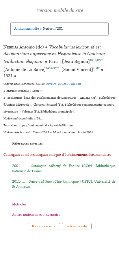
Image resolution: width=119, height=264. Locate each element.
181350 (75, 84)
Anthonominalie (26, 29)
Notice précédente (44, 226)
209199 (51, 84)
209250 (63, 84)
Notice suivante (76, 226)
